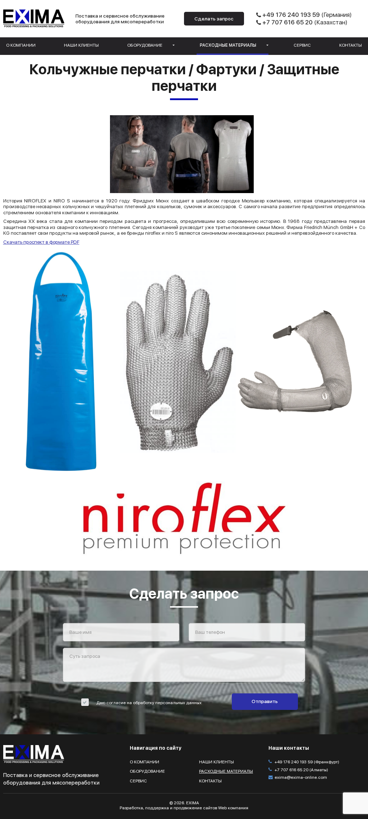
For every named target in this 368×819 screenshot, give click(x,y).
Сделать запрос (214, 19)
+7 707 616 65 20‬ (287, 22)
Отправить (265, 701)
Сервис (302, 45)
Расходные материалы (228, 45)
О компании (21, 45)
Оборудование (144, 45)
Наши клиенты (81, 45)
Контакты (350, 45)
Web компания (233, 807)
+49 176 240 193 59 (291, 14)
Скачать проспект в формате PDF (41, 242)
